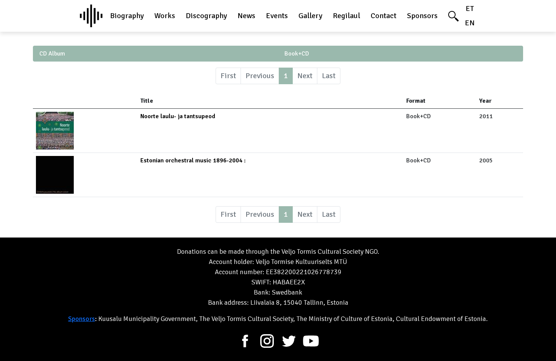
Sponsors (422, 15)
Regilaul (346, 15)
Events (277, 15)
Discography (206, 15)
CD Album (52, 53)
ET (470, 8)
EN (470, 23)
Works (164, 15)
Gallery (310, 15)
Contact (383, 15)
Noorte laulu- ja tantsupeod (177, 116)
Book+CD (296, 53)
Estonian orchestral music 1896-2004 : (193, 160)
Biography (127, 15)
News (246, 15)
